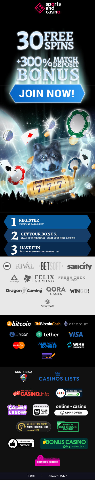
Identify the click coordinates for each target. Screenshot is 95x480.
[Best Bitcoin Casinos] (68, 431)
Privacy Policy (57, 475)
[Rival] (24, 268)
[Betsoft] (51, 268)
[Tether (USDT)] (47, 335)
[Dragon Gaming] (24, 293)
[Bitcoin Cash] (47, 324)
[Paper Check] (47, 357)
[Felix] (38, 280)
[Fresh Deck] (71, 280)
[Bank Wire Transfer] (76, 346)
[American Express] (47, 346)
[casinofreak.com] (47, 464)
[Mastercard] (19, 346)
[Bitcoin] (19, 324)
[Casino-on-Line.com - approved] (22, 448)
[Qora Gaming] (55, 293)
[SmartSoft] (47, 305)
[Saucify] (79, 268)
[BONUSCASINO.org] (64, 448)
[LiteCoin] (19, 335)
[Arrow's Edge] (14, 280)
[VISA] (76, 335)
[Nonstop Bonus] (34, 431)
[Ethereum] (76, 324)
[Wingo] (79, 293)
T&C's (31, 475)
